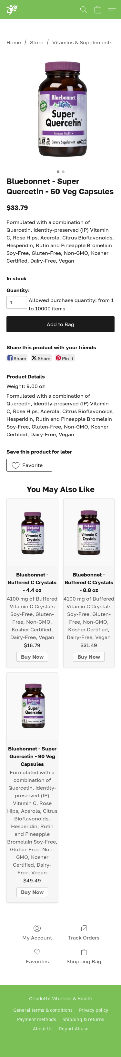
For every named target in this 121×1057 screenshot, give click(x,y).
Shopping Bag (83, 961)
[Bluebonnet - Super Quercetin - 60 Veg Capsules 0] (60, 109)
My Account (37, 937)
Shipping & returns (83, 1019)
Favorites (37, 961)
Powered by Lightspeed (60, 1039)
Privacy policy (93, 1010)
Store (36, 42)
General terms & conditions (43, 1010)
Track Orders (83, 937)
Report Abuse (73, 1029)
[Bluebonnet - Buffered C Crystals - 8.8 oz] (89, 532)
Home (13, 42)
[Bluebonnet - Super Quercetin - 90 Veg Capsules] (32, 706)
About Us (43, 1029)
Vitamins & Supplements (82, 42)
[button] (11, 9)
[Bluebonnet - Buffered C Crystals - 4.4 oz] (32, 532)
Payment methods (36, 1019)
